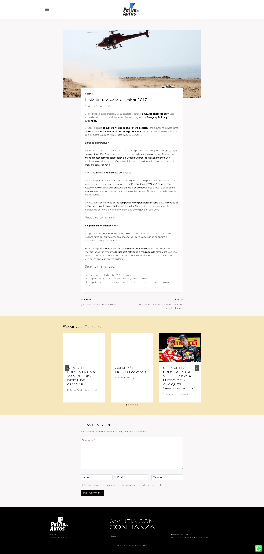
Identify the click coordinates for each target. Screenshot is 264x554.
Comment (88, 440)
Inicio (53, 535)
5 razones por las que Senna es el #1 (100, 302)
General (89, 94)
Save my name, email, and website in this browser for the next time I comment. (123, 485)
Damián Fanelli (76, 390)
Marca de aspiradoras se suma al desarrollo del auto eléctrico (160, 304)
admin (90, 106)
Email (121, 477)
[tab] (126, 405)
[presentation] (84, 347)
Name (86, 477)
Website (157, 477)
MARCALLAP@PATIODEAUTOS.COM (189, 538)
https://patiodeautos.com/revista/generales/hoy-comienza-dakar (116, 278)
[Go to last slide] (67, 368)
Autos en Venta (58, 538)
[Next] (197, 368)
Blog (113, 536)
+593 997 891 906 (179, 535)
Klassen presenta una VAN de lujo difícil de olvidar (81, 376)
